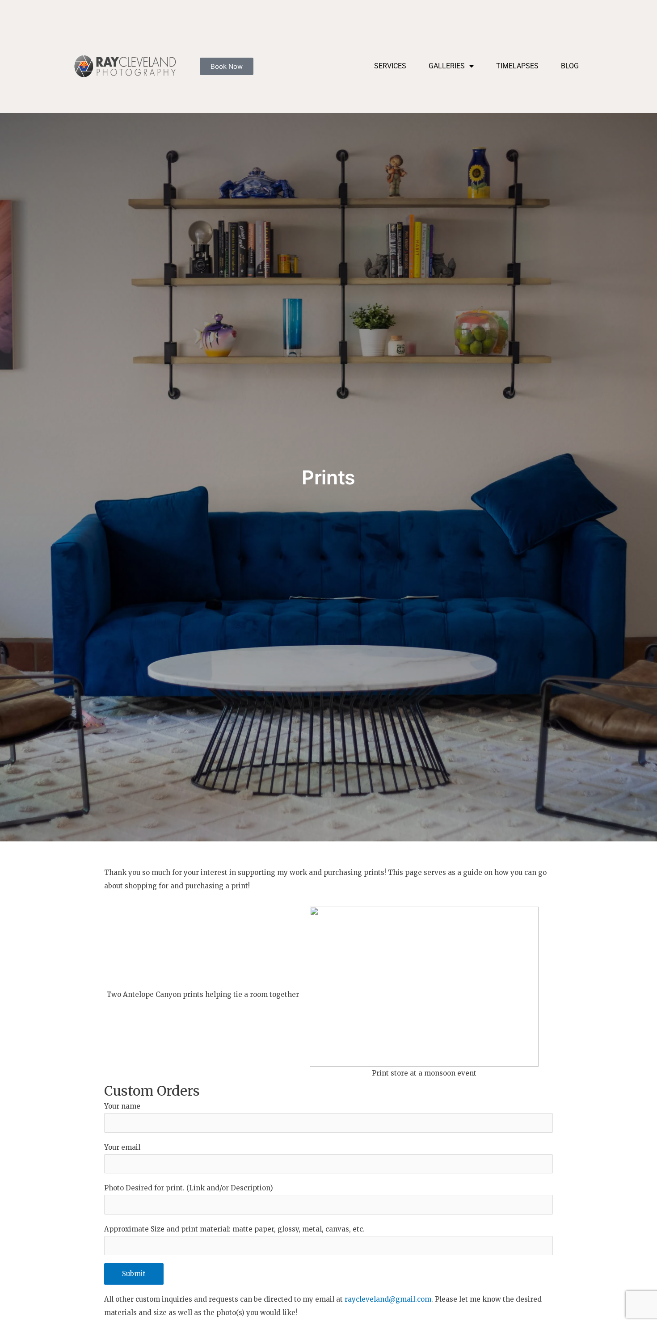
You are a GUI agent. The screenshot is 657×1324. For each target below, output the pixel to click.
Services (390, 66)
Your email (122, 1147)
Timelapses (517, 66)
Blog (570, 66)
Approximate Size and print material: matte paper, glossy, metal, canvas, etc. (234, 1229)
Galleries (447, 66)
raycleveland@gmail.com (388, 1299)
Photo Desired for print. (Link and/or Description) (188, 1188)
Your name (122, 1106)
